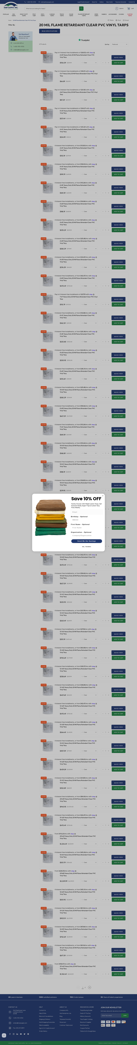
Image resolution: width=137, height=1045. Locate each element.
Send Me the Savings (86, 541)
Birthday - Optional (79, 516)
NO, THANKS (86, 546)
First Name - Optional (80, 524)
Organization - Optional (81, 532)
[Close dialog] (103, 496)
